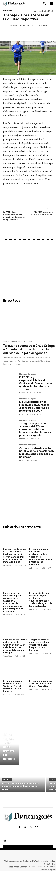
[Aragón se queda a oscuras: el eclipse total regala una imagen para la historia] (41, 629)
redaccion (15, 342)
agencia (13, 25)
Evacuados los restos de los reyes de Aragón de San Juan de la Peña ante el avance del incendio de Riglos (15, 646)
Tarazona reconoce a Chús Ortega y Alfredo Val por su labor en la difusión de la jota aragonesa (29, 349)
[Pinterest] (30, 33)
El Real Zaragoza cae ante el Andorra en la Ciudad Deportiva (40, 684)
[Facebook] (16, 33)
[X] (23, 33)
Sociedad (7, 779)
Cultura (6, 342)
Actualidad (7, 11)
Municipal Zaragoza (27, 374)
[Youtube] (36, 827)
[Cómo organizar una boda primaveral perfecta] (9, 747)
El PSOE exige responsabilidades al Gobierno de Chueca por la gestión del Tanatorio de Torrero (35, 383)
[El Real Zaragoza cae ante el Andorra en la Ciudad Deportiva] (41, 670)
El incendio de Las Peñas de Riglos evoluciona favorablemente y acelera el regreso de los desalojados (40, 599)
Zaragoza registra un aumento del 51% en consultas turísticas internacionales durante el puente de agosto (35, 429)
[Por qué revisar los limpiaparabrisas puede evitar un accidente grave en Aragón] (22, 779)
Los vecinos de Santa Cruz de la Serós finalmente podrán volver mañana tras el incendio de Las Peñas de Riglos (14, 555)
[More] (45, 33)
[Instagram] (25, 827)
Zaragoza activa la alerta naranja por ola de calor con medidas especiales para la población (36, 452)
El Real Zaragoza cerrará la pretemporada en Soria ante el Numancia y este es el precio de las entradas (40, 557)
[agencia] (5, 25)
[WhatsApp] (37, 33)
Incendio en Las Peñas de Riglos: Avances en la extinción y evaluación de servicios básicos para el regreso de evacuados (13, 602)
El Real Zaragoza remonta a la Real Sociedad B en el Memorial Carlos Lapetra (12, 686)
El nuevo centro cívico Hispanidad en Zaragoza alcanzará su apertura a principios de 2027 (34, 406)
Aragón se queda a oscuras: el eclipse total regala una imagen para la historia (39, 644)
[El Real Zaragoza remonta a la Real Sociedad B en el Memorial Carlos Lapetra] (15, 670)
